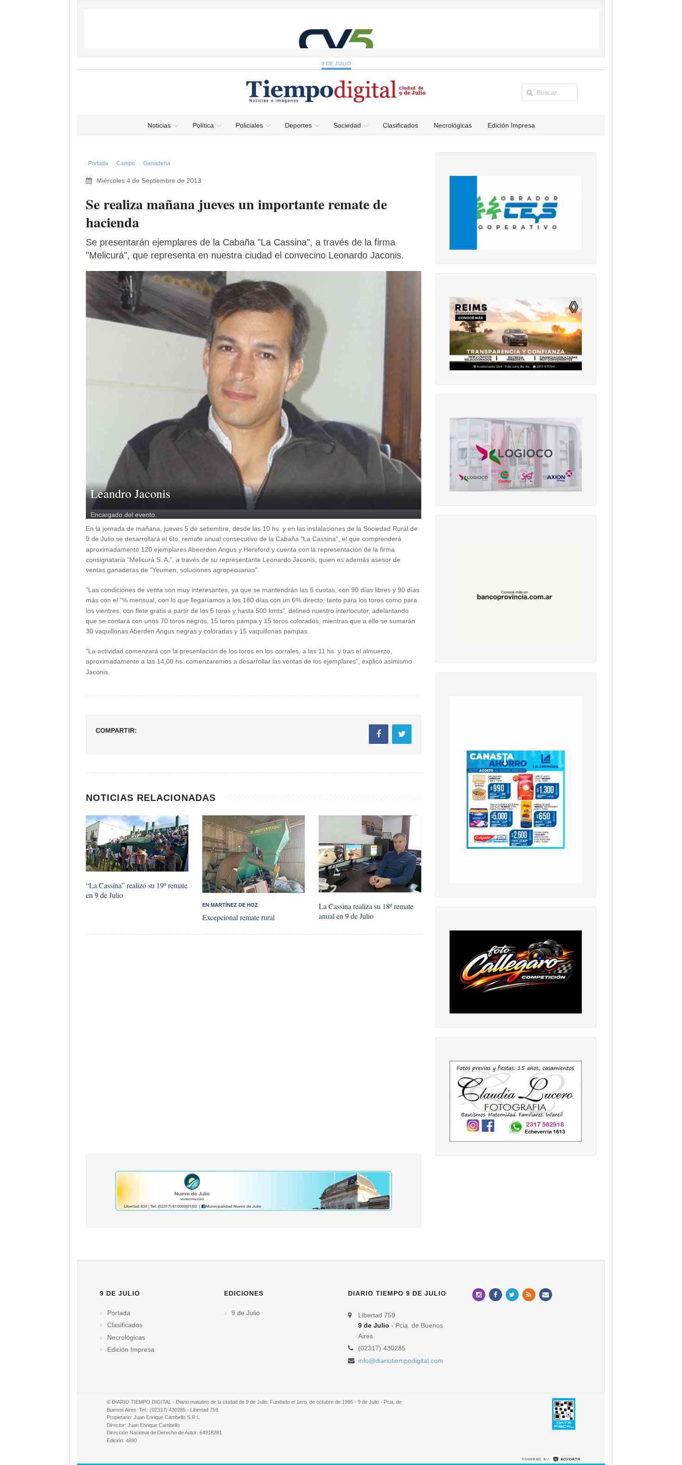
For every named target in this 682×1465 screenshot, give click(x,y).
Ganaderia (156, 163)
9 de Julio (337, 63)
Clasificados (124, 1325)
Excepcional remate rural (238, 917)
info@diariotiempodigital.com (400, 1360)
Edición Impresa (130, 1349)
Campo (125, 163)
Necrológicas (126, 1337)
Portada (98, 163)
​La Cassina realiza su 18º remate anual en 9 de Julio (366, 911)
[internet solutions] (551, 1458)
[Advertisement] (253, 1053)
